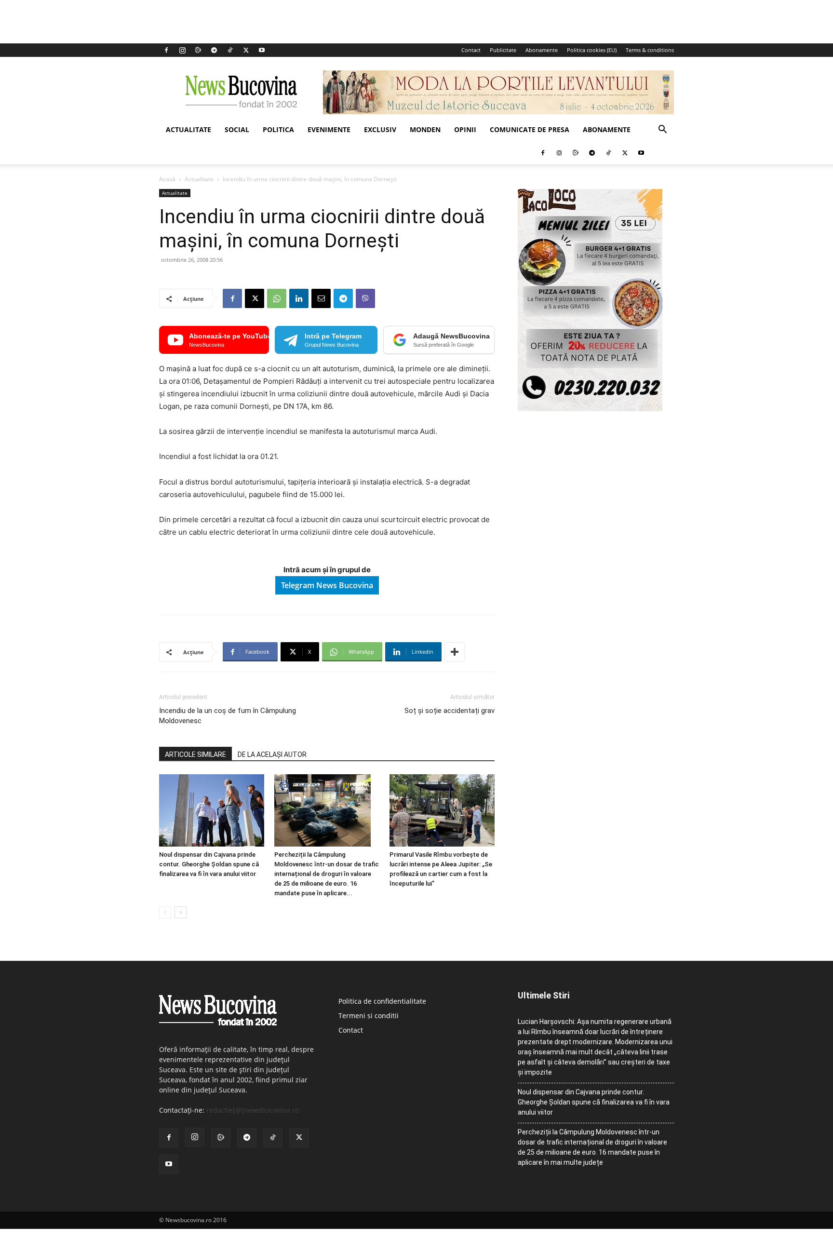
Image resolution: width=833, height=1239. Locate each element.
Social (237, 129)
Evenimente (329, 129)
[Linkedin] (299, 298)
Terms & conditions (650, 50)
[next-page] (181, 912)
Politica (278, 129)
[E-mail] (321, 298)
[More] (454, 651)
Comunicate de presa (529, 129)
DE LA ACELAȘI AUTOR (272, 754)
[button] (662, 130)
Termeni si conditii (368, 1015)
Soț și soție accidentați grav (449, 710)
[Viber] (365, 298)
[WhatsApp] (276, 298)
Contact (471, 50)
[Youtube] (262, 50)
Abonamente (541, 50)
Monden (425, 129)
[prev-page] (165, 912)
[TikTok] (230, 50)
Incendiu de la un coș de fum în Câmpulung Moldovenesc (227, 715)
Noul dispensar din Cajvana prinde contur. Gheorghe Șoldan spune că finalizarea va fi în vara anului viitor (209, 864)
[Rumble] (198, 50)
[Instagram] (182, 50)
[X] (246, 50)
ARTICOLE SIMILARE (195, 754)
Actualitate (188, 129)
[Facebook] (166, 50)
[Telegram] (214, 50)
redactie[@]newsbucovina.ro (252, 1110)
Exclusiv (380, 129)
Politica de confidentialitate (382, 1001)
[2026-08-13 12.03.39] (590, 408)
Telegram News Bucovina (327, 585)
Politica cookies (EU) (592, 50)
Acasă (167, 179)
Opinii (465, 129)
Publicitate (503, 50)
